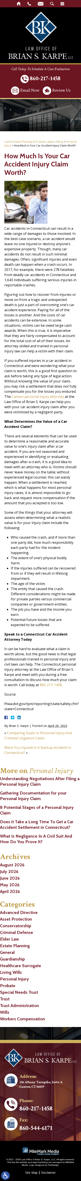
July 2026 (9, 871)
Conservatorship (15, 925)
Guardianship (12, 959)
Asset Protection (16, 919)
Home (19, 3)
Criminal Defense (16, 932)
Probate (7, 985)
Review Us (61, 90)
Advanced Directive (19, 912)
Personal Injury (14, 979)
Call (29, 3)
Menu (62, 3)
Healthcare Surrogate (20, 965)
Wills (4, 1012)
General (7, 952)
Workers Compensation (22, 1018)
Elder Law (9, 939)
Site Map (31, 1172)
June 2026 (10, 878)
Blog (60, 141)
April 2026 (10, 891)
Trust (5, 998)
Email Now (29, 90)
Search (52, 3)
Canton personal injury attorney (38, 396)
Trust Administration (19, 1005)
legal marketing (40, 1162)
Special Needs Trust (19, 992)
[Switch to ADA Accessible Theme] (5, 1175)
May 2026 (9, 884)
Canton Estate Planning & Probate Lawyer (29, 141)
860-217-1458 (45, 78)
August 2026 (12, 864)
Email (41, 3)
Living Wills (11, 972)
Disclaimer (48, 1172)
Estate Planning (15, 945)
